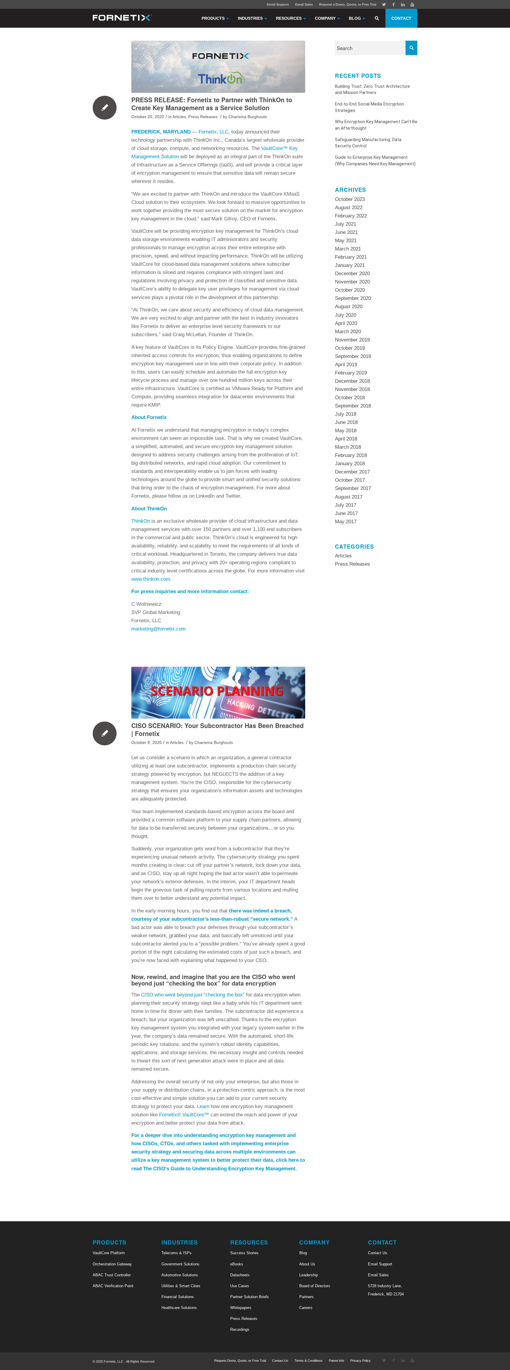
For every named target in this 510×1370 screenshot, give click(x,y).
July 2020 (345, 315)
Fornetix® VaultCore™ (184, 1115)
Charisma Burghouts (247, 117)
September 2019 (353, 356)
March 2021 (348, 249)
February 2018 (351, 455)
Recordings (239, 1329)
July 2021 (345, 224)
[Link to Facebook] (393, 4)
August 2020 (348, 306)
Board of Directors (314, 1286)
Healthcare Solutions (179, 1307)
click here (287, 1160)
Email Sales (304, 4)
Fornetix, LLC (213, 132)
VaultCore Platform (109, 1253)
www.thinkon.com (150, 579)
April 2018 (346, 439)
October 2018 (350, 397)
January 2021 (350, 265)
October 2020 (350, 290)
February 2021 (351, 257)
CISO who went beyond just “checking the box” (193, 995)
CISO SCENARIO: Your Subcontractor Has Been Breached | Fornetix (217, 729)
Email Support (278, 4)
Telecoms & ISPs (176, 1253)
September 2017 (353, 488)
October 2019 (350, 348)
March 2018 (348, 447)
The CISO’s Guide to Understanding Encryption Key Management (219, 1168)
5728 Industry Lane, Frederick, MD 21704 (386, 1290)
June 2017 (346, 513)
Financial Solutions (177, 1297)
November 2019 (352, 340)
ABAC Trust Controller (112, 1275)
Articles (179, 117)
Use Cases (239, 1286)
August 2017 (348, 497)
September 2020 (353, 298)
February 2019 (351, 373)
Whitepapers (240, 1307)
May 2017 (346, 521)
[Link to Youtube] (412, 4)
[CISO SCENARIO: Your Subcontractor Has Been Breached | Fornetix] (218, 693)
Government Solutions (180, 1264)
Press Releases (203, 117)
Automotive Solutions (179, 1275)
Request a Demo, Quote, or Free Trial (347, 4)
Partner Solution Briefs (249, 1297)
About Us (307, 1264)
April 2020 (346, 323)
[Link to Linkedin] (402, 4)
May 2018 (346, 430)
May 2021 (346, 240)
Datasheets (240, 1275)
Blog (303, 1253)
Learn (203, 1106)
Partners (306, 1297)
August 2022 (348, 207)
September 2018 (353, 406)
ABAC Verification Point (113, 1286)
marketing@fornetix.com (158, 629)
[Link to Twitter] (384, 4)
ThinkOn (140, 521)
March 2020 (348, 331)
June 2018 (346, 422)
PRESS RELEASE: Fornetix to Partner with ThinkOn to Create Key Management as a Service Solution (211, 103)
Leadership (308, 1275)
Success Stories (244, 1253)
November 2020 (352, 282)
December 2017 (352, 472)
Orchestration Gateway (112, 1264)
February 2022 (351, 216)
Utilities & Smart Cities (180, 1286)
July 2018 (345, 414)
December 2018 (352, 381)
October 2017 (350, 480)
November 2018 (352, 389)
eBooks (236, 1264)
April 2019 (346, 364)
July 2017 (345, 505)
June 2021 (346, 232)
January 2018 (350, 463)
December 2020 (352, 273)
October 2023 (350, 199)
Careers (306, 1307)
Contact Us (377, 1253)
